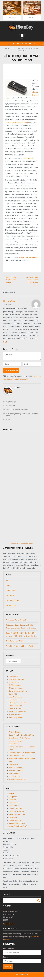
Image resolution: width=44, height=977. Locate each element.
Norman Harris (14, 776)
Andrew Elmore (14, 732)
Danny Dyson (14, 744)
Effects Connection (16, 688)
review (24, 414)
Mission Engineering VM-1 (28, 257)
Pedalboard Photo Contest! (16, 620)
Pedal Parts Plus (15, 709)
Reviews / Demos (21, 410)
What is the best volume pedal (17, 122)
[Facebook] (14, 43)
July (18, 48)
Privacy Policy (11, 605)
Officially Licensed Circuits (18, 703)
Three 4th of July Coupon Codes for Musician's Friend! (31, 281)
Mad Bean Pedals (15, 697)
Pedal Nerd (13, 817)
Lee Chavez (13, 764)
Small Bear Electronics (17, 712)
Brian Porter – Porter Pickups (20, 738)
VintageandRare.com (17, 823)
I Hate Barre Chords (16, 756)
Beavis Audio (13, 676)
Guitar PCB (13, 694)
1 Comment (10, 406)
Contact (8, 585)
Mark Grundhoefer (16, 767)
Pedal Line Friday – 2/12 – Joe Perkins (20, 646)
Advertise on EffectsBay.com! (22, 544)
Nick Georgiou (14, 773)
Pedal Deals (10, 595)
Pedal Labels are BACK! (14, 641)
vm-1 (29, 414)
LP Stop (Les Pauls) (16, 811)
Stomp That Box (15, 715)
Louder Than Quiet (16, 808)
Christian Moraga (15, 741)
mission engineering (13, 414)
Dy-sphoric (13, 797)
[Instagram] (22, 43)
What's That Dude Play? (18, 826)
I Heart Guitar (14, 805)
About (8, 580)
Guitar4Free (13, 802)
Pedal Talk (10, 410)
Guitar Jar (12, 800)
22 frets (12, 794)
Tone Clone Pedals (16, 717)
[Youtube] (34, 43)
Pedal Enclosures (15, 706)
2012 (13, 48)
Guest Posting (11, 590)
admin (17, 387)
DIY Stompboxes (15, 685)
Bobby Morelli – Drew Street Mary (21, 735)
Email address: (8, 949)
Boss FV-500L (29, 158)
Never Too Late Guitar (17, 814)
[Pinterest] (26, 43)
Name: (5, 957)
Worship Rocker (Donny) (18, 779)
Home (7, 48)
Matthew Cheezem (16, 770)
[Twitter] (30, 43)
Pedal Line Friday (12, 600)
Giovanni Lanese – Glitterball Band (22, 753)
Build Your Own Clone (17, 679)
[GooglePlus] (18, 43)
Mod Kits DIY (14, 700)
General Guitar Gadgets (18, 691)
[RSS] (10, 43)
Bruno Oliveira (10, 301)
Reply (5, 342)
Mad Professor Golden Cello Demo (11, 279)
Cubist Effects (14, 682)
